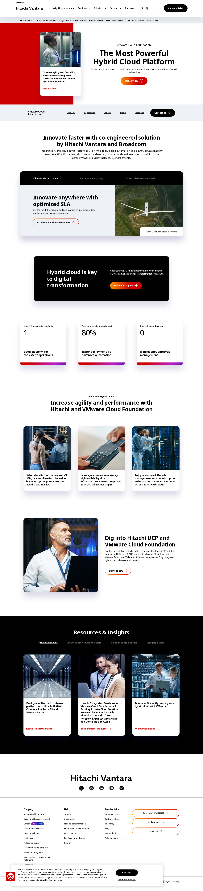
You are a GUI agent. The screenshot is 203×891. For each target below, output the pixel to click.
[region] (87, 875)
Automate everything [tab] (91, 178)
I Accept (126, 872)
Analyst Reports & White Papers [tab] (84, 642)
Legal (167, 881)
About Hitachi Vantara (33, 814)
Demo (123, 112)
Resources (139, 112)
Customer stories (112, 819)
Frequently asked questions (76, 828)
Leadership (28, 838)
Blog (107, 828)
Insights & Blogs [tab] (155, 642)
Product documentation (75, 823)
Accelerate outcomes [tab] (46, 178)
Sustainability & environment (36, 819)
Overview (71, 112)
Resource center (112, 814)
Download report (123, 285)
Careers (27, 823)
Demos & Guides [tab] (49, 642)
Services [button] (114, 8)
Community (69, 819)
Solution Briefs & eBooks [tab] (124, 642)
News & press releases (33, 828)
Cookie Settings (127, 879)
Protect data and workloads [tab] (141, 178)
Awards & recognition (33, 852)
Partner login (111, 833)
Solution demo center (114, 838)
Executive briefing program (35, 847)
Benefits (107, 112)
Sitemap (176, 881)
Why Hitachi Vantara (63, 8)
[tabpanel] (101, 210)
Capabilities (89, 112)
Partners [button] (129, 8)
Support (68, 814)
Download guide (146, 728)
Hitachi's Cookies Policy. (51, 880)
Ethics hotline (70, 833)
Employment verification (75, 838)
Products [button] (82, 8)
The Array (109, 823)
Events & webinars (31, 833)
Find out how (49, 88)
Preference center (31, 843)
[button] (141, 8)
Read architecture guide (39, 728)
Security (67, 843)
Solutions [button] (98, 8)
